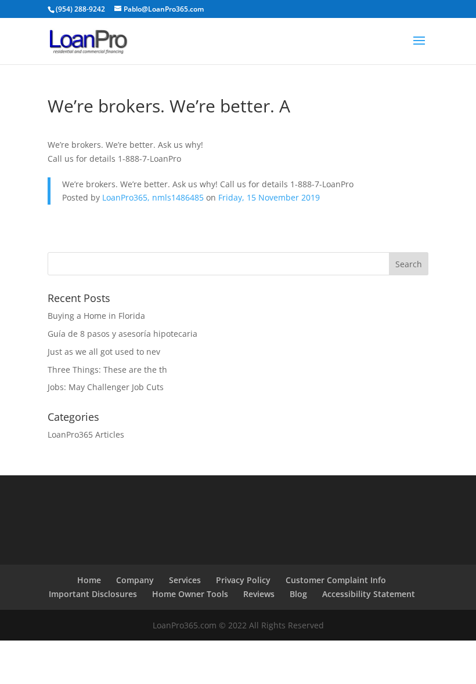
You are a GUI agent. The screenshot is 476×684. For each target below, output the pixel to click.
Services (185, 579)
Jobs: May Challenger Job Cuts (106, 386)
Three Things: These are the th (107, 369)
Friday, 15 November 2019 (269, 197)
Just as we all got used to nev (104, 351)
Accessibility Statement (368, 593)
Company (135, 579)
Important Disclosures (93, 593)
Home (89, 579)
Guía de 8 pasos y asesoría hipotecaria (122, 333)
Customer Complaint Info (336, 579)
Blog (298, 593)
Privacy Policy (243, 579)
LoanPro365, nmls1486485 (153, 197)
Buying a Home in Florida (96, 315)
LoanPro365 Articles (86, 434)
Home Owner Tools (190, 593)
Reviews (259, 593)
